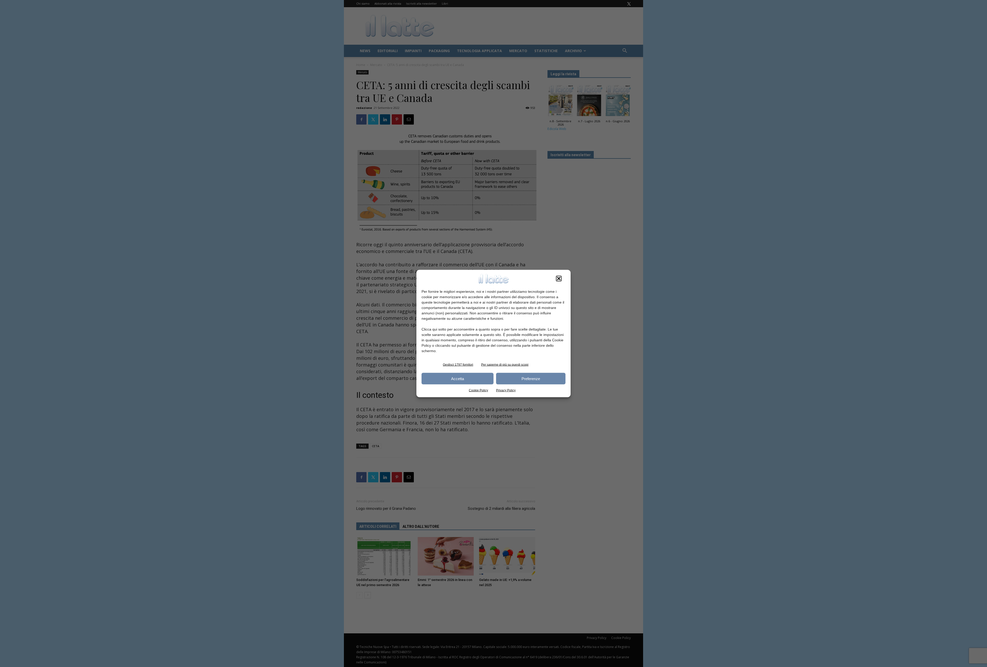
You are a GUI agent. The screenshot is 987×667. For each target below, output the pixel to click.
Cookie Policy (478, 390)
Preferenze (531, 378)
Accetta (457, 378)
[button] (558, 278)
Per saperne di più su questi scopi (504, 365)
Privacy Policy (506, 390)
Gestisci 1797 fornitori (458, 365)
